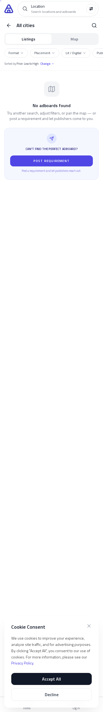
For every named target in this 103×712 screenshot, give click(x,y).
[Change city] (94, 25)
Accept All (51, 679)
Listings (28, 39)
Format (14, 52)
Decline (52, 694)
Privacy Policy (22, 663)
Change (45, 63)
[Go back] (8, 25)
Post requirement (51, 160)
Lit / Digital (73, 52)
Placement (42, 52)
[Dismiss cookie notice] (89, 626)
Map (74, 39)
